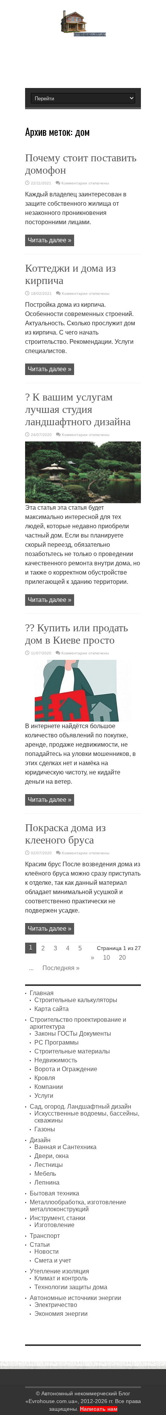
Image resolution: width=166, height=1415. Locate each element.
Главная (42, 993)
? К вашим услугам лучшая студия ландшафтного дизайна (77, 409)
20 (122, 957)
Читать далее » (49, 240)
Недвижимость (55, 1060)
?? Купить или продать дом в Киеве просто (76, 634)
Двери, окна (51, 1156)
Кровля (44, 1078)
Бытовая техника (54, 1193)
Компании (48, 1087)
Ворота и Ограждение (65, 1069)
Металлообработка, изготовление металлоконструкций (78, 1205)
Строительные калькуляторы (75, 1000)
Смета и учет (52, 1260)
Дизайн (40, 1140)
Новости (46, 1251)
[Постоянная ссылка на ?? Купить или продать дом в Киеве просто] (83, 719)
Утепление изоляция (59, 1271)
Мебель (45, 1173)
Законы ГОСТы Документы (72, 1033)
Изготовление (54, 1225)
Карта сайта (51, 1009)
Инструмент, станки (57, 1218)
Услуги (43, 1095)
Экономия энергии (61, 1313)
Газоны (44, 1129)
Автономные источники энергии (75, 1298)
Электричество (55, 1305)
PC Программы (56, 1042)
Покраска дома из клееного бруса (65, 834)
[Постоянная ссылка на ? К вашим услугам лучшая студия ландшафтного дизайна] (83, 501)
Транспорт (45, 1235)
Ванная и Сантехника (65, 1147)
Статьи (40, 1244)
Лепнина (46, 1182)
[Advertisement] (87, 59)
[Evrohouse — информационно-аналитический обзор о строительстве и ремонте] (83, 31)
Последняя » (61, 968)
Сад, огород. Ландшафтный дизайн (80, 1106)
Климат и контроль (61, 1278)
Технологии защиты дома (70, 1287)
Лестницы (48, 1164)
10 (106, 957)
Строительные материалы (72, 1051)
